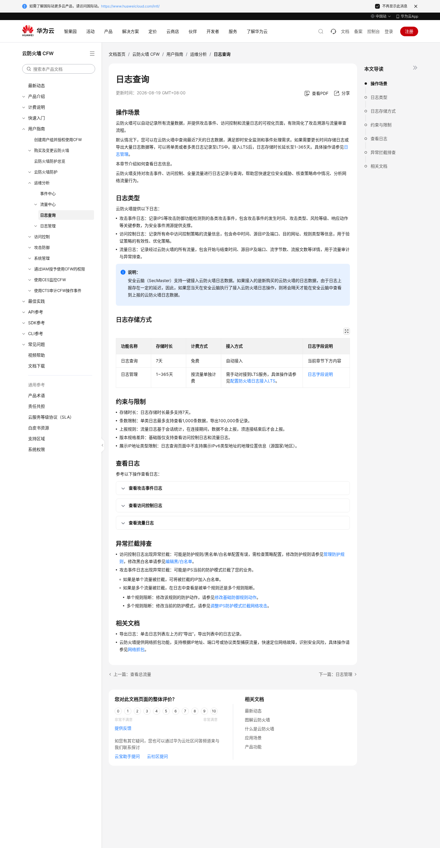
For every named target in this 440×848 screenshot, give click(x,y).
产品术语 (36, 395)
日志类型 (379, 97)
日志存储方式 (383, 110)
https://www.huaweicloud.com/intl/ (130, 6)
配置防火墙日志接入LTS (252, 380)
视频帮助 (36, 355)
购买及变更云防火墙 (51, 150)
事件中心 (48, 193)
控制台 (373, 31)
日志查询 (48, 215)
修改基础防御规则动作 (236, 597)
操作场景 (379, 83)
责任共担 (36, 406)
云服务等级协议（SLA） (51, 417)
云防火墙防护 (45, 171)
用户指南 (36, 128)
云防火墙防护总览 (49, 161)
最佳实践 (36, 301)
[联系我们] (333, 31)
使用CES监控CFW (50, 279)
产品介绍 (36, 96)
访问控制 (42, 236)
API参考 (35, 311)
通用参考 (36, 384)
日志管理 (48, 225)
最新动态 (36, 85)
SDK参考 (36, 322)
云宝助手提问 (127, 756)
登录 (389, 31)
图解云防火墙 (257, 719)
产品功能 (253, 746)
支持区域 (36, 438)
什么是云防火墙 (259, 728)
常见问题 (36, 344)
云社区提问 (157, 756)
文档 (345, 31)
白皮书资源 (38, 427)
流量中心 (48, 204)
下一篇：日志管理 (335, 674)
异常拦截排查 (383, 152)
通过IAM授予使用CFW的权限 (59, 268)
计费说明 (36, 107)
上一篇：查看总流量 (132, 674)
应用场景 (253, 737)
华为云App (409, 16)
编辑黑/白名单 (179, 561)
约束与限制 (381, 124)
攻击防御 (42, 247)
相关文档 (379, 166)
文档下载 (36, 365)
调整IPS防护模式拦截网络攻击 (238, 605)
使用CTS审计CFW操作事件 (57, 290)
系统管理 (42, 258)
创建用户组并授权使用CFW (58, 139)
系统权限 (36, 449)
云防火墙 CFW (146, 54)
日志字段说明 (320, 374)
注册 (409, 31)
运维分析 (42, 182)
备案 (358, 31)
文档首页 (117, 54)
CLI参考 (35, 333)
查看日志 (379, 138)
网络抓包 (136, 649)
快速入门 (36, 117)
